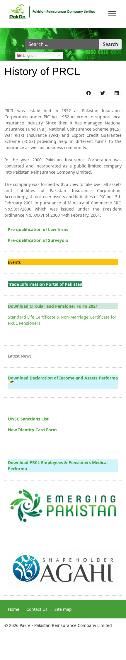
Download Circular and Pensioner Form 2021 (53, 306)
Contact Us (36, 609)
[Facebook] (88, 93)
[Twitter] (103, 93)
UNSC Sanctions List (28, 419)
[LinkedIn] (117, 93)
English (28, 55)
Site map (63, 609)
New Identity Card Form (32, 429)
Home (13, 609)
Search (110, 44)
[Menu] (112, 14)
